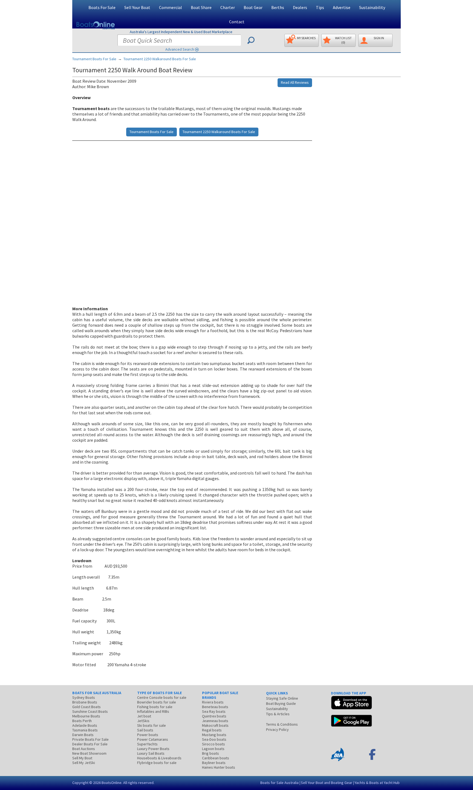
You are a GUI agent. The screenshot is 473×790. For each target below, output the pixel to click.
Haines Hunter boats (218, 767)
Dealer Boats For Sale (90, 744)
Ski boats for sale (151, 725)
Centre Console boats (161, 697)
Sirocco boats (213, 744)
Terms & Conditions (282, 724)
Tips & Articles (278, 713)
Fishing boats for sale (154, 706)
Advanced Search (179, 49)
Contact (236, 21)
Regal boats (212, 730)
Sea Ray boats (214, 711)
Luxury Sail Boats (151, 753)
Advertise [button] (341, 7)
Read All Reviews (295, 82)
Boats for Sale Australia (279, 782)
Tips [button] (320, 7)
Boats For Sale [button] (102, 7)
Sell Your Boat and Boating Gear (326, 782)
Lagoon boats (213, 748)
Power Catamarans (152, 739)
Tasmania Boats (85, 730)
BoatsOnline (112, 782)
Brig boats (210, 753)
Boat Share (201, 7)
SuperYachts (147, 744)
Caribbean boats (215, 757)
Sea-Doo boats (214, 739)
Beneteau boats (215, 706)
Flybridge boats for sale (157, 762)
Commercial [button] (170, 7)
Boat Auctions (83, 748)
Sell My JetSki (83, 762)
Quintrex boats (214, 716)
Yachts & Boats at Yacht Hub (377, 782)
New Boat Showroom (89, 753)
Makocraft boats (215, 725)
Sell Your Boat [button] (137, 7)
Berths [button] (277, 7)
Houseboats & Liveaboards (159, 757)
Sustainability (372, 7)
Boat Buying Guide (281, 703)
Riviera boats (213, 702)
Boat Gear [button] (253, 7)
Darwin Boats (83, 734)
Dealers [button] (300, 7)
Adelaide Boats (84, 725)
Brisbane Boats (84, 702)
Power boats (147, 734)
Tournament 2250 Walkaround (159, 58)
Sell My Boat (82, 757)
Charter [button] (227, 7)
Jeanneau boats (215, 720)
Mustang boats (214, 734)
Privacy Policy (277, 729)
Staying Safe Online (282, 698)
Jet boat (144, 716)
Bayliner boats (214, 762)
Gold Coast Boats (86, 706)
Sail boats (145, 730)
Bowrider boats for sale (156, 702)
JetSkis (143, 720)
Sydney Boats (83, 697)
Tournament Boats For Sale (94, 58)
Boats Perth (82, 720)
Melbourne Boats (86, 716)
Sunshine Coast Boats (90, 711)
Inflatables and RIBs (153, 711)
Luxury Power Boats (153, 748)
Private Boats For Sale (90, 739)
